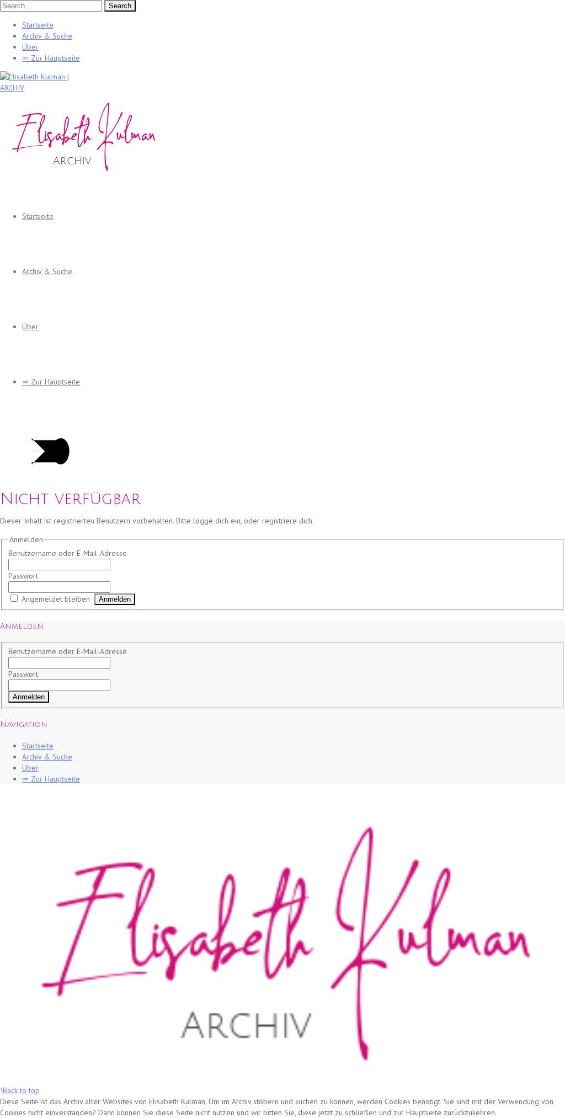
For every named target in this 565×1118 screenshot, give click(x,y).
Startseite (38, 25)
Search (120, 6)
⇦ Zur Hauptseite (51, 58)
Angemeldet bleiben (56, 599)
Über (30, 47)
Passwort (23, 576)
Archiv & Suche (47, 36)
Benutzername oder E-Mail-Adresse (67, 553)
